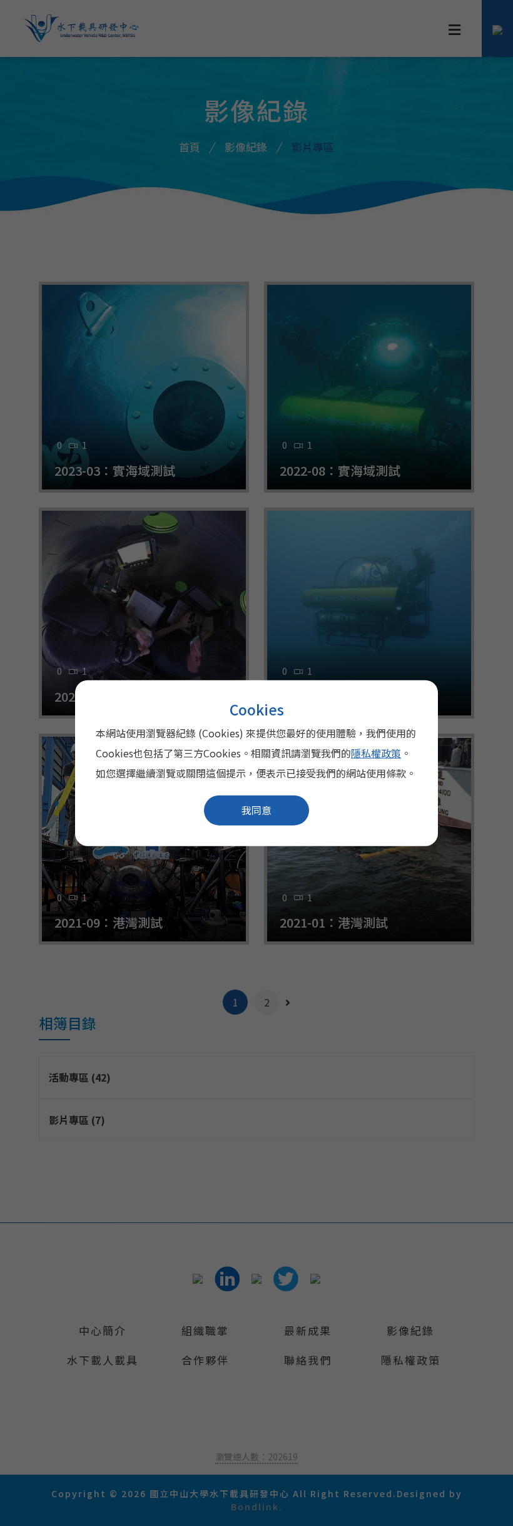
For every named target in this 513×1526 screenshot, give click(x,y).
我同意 (256, 809)
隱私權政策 (376, 752)
